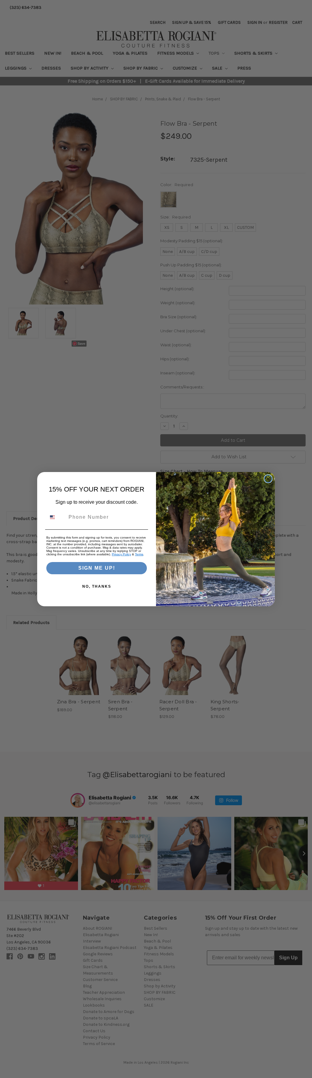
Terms (139, 554)
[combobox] (56, 517)
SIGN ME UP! (96, 568)
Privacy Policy (121, 554)
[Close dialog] (268, 478)
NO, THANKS (96, 586)
